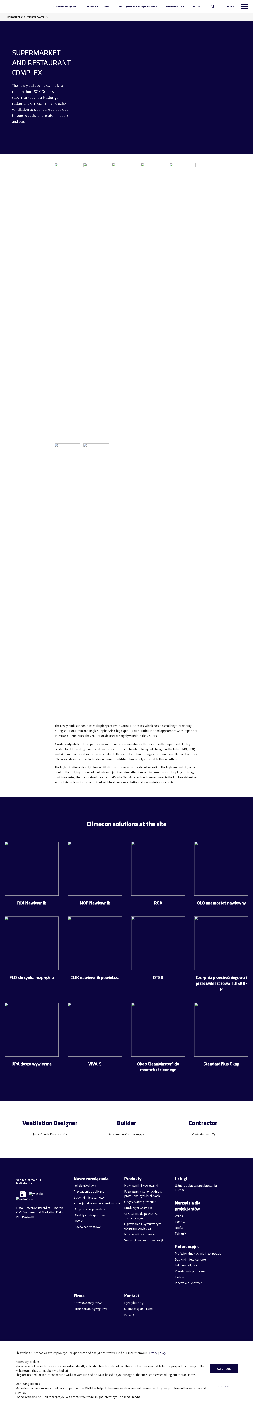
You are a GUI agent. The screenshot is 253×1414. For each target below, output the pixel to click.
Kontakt (131, 1296)
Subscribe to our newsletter (28, 1181)
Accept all (224, 1368)
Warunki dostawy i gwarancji (143, 1240)
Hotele (78, 1221)
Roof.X (179, 1228)
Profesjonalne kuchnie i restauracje (97, 1203)
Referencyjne (175, 6)
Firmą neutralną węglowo (90, 1309)
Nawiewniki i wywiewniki (141, 1185)
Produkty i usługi (98, 6)
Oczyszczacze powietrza (140, 1202)
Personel (130, 1315)
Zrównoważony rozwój (89, 1303)
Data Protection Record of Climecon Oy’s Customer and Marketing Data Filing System (39, 1212)
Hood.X (180, 1222)
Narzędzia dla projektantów (138, 6)
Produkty (132, 1179)
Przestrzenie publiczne (89, 1191)
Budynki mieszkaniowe (89, 1197)
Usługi (181, 1179)
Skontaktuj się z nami (138, 1309)
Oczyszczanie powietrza (90, 1209)
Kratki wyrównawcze (138, 1208)
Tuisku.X (181, 1233)
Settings (223, 1386)
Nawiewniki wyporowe (139, 1234)
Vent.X (179, 1216)
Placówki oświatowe (87, 1227)
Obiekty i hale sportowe (89, 1215)
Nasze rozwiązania (65, 6)
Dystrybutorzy (134, 1303)
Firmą (196, 6)
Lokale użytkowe (85, 1185)
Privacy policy (156, 1353)
